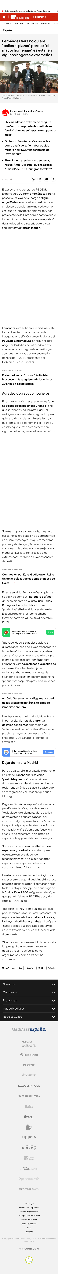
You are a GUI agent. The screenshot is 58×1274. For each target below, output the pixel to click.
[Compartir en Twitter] (40, 179)
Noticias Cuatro (13, 1016)
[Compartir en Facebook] (53, 179)
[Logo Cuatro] (29, 1065)
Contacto (29, 1232)
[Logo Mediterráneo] (29, 1189)
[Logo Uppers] (29, 1137)
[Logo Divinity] (29, 1075)
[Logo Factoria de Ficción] (29, 1096)
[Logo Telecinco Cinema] (29, 1148)
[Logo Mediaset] (29, 1031)
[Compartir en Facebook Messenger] (46, 179)
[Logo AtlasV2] (29, 1168)
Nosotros (9, 984)
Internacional (32, 24)
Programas (10, 1000)
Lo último (7, 24)
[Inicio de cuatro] (4, 17)
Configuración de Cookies (29, 1215)
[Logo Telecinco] (29, 1054)
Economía (45, 24)
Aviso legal (29, 1203)
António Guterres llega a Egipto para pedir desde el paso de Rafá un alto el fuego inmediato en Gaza (28, 703)
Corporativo (10, 992)
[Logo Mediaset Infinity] (29, 1044)
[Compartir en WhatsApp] (33, 179)
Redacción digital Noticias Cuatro (26, 111)
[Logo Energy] (29, 1116)
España (7, 30)
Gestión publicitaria (29, 1224)
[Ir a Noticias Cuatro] (20, 17)
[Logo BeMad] (29, 1127)
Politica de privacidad (29, 1211)
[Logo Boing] (29, 1106)
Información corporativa (29, 1208)
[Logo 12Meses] (29, 1158)
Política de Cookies (29, 1219)
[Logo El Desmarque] (29, 1086)
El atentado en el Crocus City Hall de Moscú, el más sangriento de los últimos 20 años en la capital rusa (27, 379)
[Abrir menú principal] (53, 17)
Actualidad (17, 968)
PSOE (40, 968)
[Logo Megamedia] (30, 1248)
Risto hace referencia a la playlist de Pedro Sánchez (27, 11)
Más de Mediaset (13, 1008)
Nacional (19, 24)
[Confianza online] (29, 1262)
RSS (29, 1228)
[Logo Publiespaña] (29, 1178)
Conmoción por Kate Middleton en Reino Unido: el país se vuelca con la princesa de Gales (28, 579)
